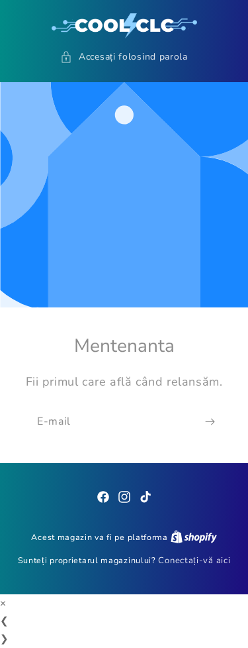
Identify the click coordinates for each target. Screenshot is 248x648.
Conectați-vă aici (194, 561)
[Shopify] (194, 537)
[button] (124, 56)
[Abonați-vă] (209, 421)
